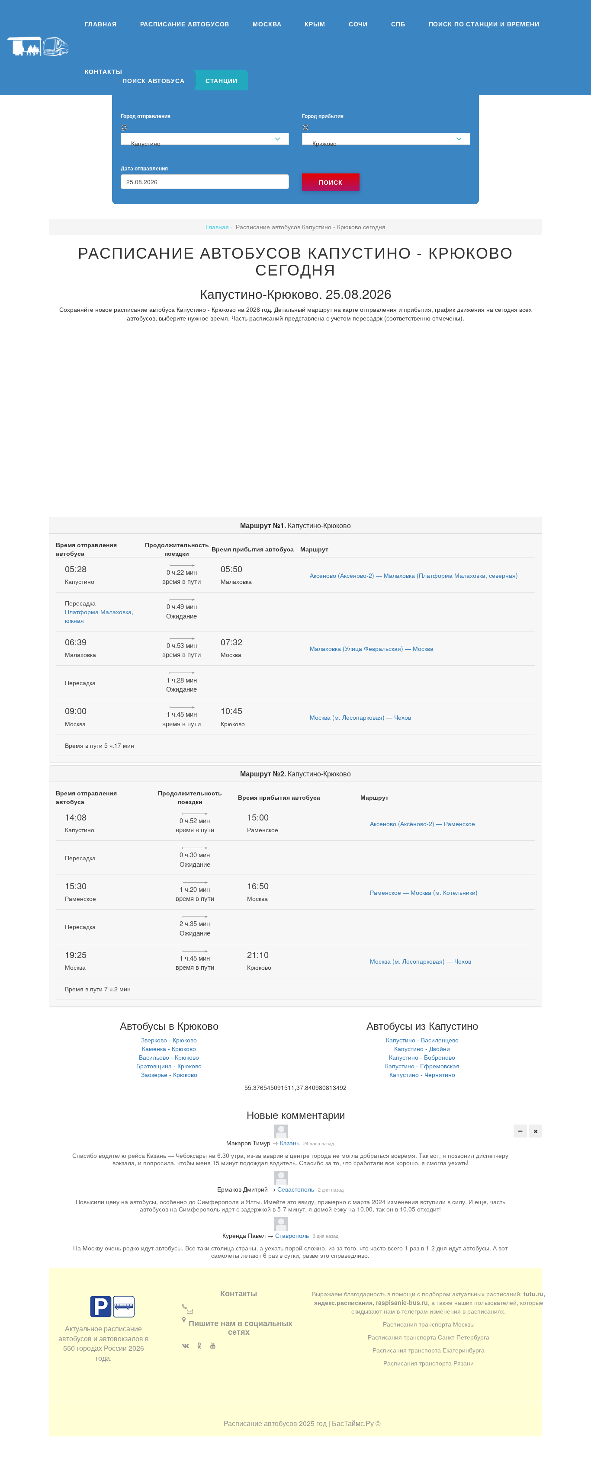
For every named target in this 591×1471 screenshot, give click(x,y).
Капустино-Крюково (295, 525)
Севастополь (295, 1189)
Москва (267, 23)
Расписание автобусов (185, 23)
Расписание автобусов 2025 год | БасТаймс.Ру (299, 1423)
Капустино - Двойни (422, 1048)
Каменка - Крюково (169, 1048)
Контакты (103, 71)
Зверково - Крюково (169, 1039)
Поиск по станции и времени (484, 23)
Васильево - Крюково (169, 1057)
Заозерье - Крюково (169, 1074)
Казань (289, 1142)
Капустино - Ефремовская (422, 1065)
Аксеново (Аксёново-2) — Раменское (422, 823)
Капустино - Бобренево (422, 1057)
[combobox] (205, 139)
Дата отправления (144, 168)
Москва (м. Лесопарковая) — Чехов (360, 717)
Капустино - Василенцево (422, 1039)
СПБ (398, 23)
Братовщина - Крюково (169, 1065)
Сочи (358, 23)
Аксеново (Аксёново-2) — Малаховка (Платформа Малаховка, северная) (414, 575)
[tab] (153, 80)
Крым (315, 23)
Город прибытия (323, 116)
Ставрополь (292, 1235)
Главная (101, 23)
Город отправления (145, 116)
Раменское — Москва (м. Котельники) (424, 892)
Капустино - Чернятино (422, 1074)
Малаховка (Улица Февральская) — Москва (372, 648)
